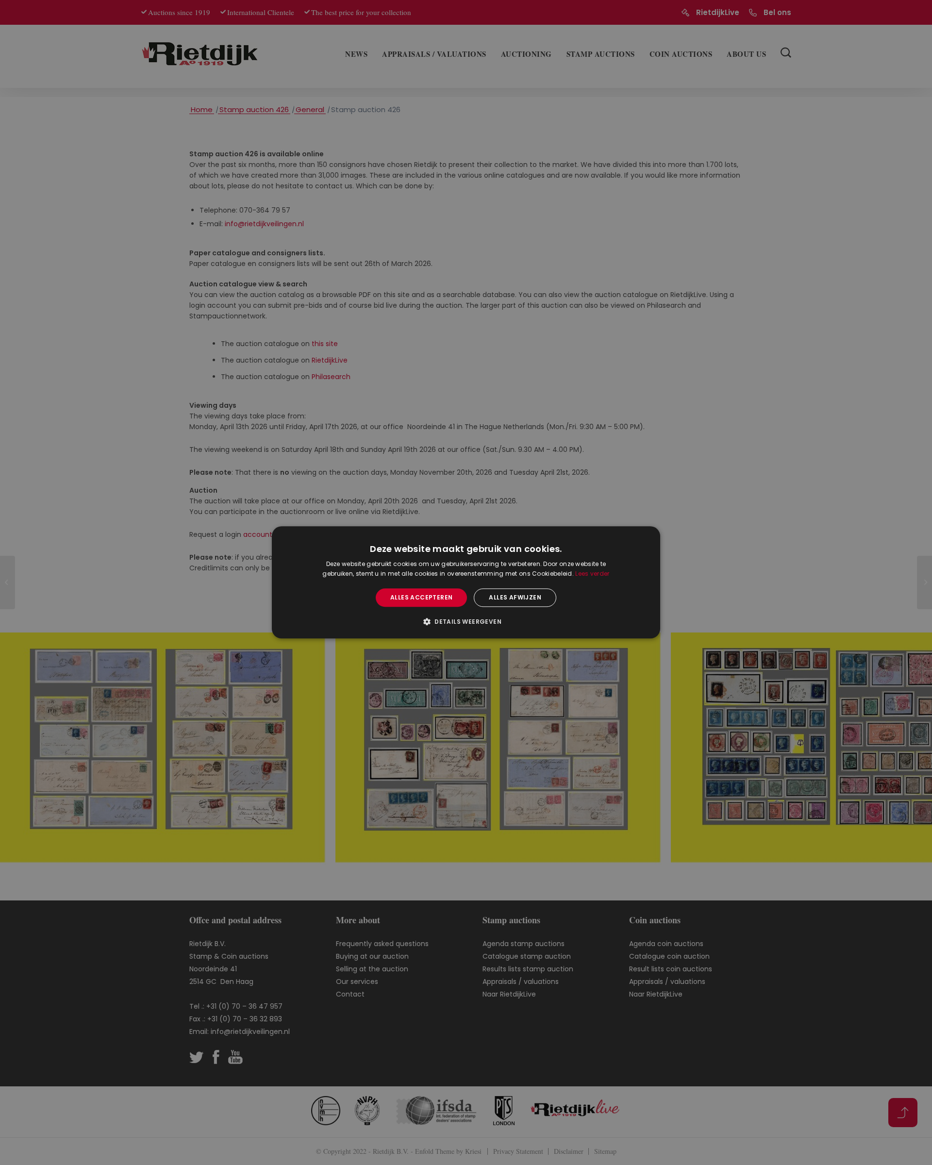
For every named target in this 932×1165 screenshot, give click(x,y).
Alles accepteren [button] (421, 597)
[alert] (466, 582)
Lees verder (592, 574)
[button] (466, 622)
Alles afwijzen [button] (515, 597)
